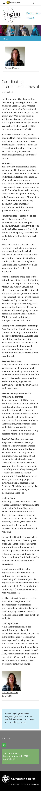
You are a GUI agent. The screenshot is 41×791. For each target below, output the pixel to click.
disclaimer (35, 784)
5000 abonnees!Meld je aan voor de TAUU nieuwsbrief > (16, 756)
